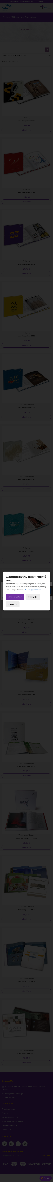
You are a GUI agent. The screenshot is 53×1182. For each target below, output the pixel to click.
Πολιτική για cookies (33, 590)
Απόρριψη (32, 597)
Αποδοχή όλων (15, 597)
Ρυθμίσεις (12, 604)
